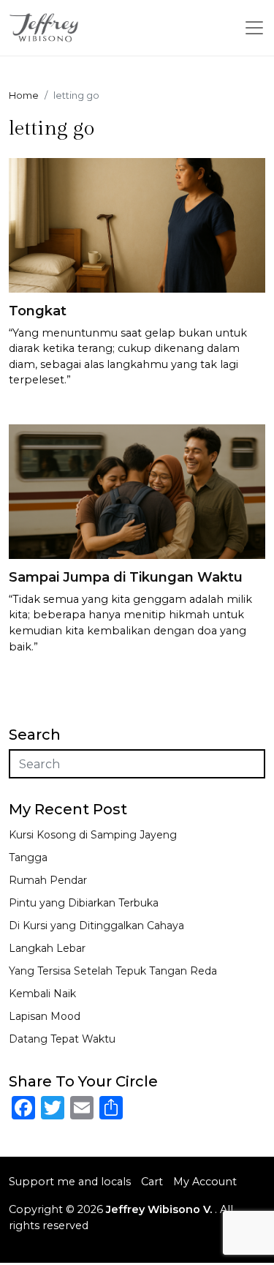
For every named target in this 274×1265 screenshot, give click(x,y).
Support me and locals (70, 1181)
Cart (152, 1181)
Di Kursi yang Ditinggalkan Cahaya (96, 925)
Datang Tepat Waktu (62, 1039)
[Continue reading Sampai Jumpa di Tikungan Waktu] (137, 491)
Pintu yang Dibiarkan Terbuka (84, 902)
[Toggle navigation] (254, 28)
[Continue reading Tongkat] (137, 224)
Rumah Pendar (48, 880)
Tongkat (37, 311)
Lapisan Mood (44, 1016)
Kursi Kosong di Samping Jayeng (93, 834)
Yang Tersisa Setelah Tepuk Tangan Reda (113, 970)
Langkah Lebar (47, 948)
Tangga (28, 857)
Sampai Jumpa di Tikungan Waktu (126, 577)
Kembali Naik (42, 993)
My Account (205, 1181)
